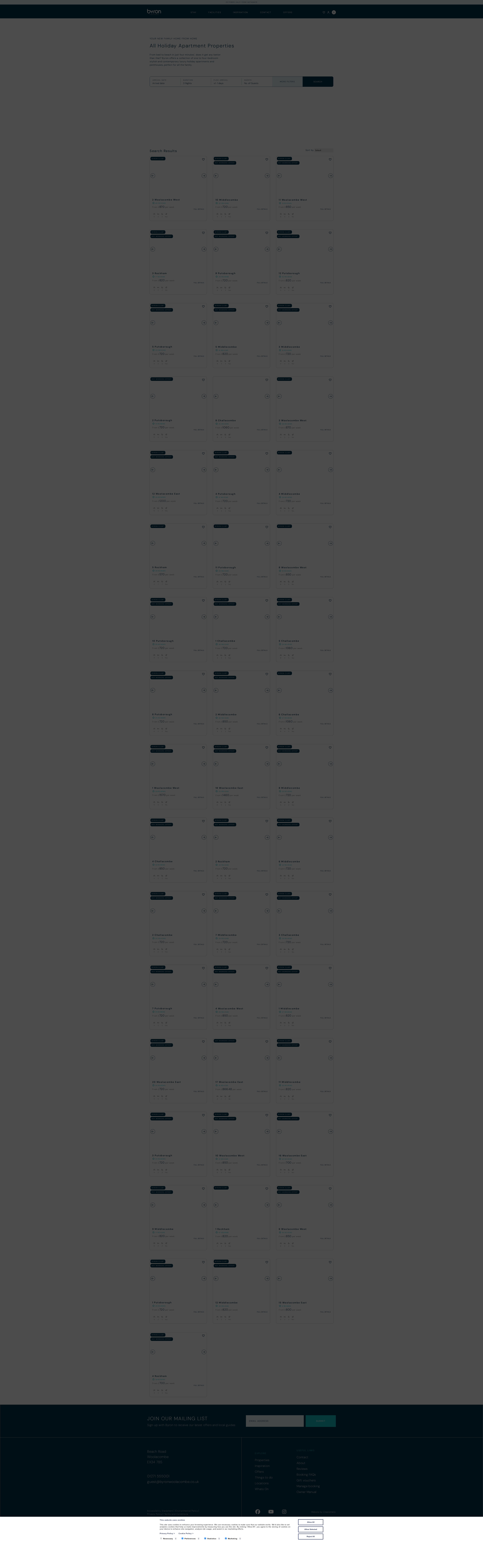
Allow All (310, 1522)
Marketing (232, 1539)
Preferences (190, 1539)
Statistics (211, 1539)
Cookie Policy (186, 1533)
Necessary (168, 1539)
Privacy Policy (167, 1533)
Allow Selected (310, 1529)
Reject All (311, 1536)
